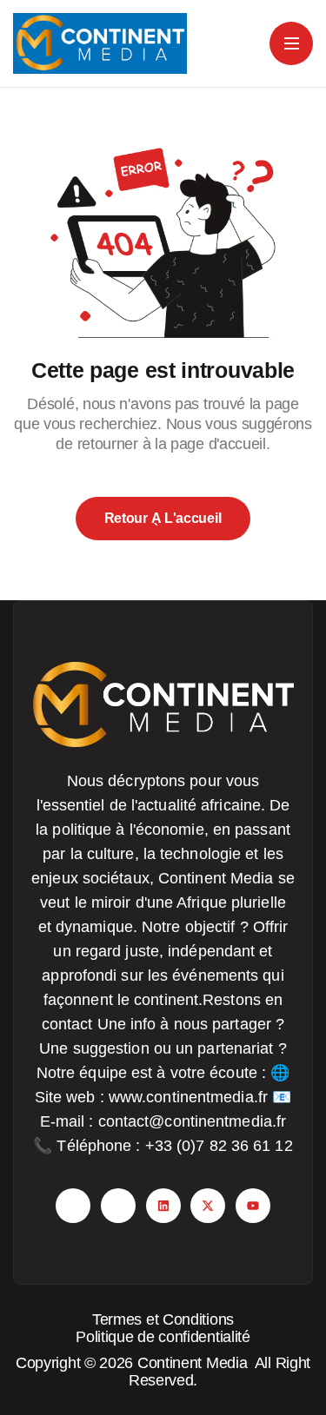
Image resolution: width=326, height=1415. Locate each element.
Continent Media (196, 1363)
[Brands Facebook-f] (73, 1205)
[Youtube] (253, 1205)
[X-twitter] (207, 1205)
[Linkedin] (163, 1205)
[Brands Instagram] (118, 1205)
